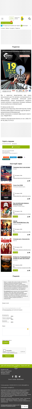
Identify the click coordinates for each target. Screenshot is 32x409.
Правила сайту (16, 404)
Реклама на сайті (4, 369)
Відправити (8, 355)
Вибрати (6, 342)
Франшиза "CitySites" (5, 372)
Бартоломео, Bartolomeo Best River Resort (22, 249)
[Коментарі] (29, 180)
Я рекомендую (16, 146)
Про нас (10, 379)
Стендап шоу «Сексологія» (21, 239)
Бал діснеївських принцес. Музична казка (21, 203)
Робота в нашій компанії (6, 371)
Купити (14, 216)
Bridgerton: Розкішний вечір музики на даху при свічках (21, 257)
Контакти (14, 379)
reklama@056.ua (25, 385)
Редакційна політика (10, 406)
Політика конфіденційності (7, 404)
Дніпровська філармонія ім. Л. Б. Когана (22, 214)
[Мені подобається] (27, 180)
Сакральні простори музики (21, 167)
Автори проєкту (20, 379)
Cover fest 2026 (18, 185)
